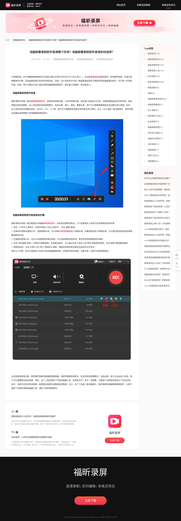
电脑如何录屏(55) (155, 138)
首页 (8, 40)
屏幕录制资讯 (168, 5)
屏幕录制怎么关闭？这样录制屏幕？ (160, 263)
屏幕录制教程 (143, 5)
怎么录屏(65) (153, 110)
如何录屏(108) (154, 76)
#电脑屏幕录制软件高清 (63, 59)
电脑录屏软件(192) (156, 65)
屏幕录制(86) (153, 88)
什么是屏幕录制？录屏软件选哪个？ (160, 269)
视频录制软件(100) (156, 82)
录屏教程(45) (153, 161)
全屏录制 (63, 231)
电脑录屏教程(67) (155, 105)
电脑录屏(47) (153, 150)
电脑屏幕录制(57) (155, 127)
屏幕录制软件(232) (156, 59)
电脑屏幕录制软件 (37, 101)
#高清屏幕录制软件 (104, 59)
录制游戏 (96, 77)
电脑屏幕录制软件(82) (157, 99)
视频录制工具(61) (155, 116)
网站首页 (121, 5)
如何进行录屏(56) (155, 133)
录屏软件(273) (154, 54)
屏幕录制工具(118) (156, 71)
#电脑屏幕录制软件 (85, 59)
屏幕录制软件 (49, 223)
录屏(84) (151, 93)
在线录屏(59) (153, 122)
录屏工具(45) (153, 155)
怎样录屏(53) (153, 144)
